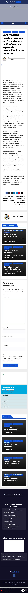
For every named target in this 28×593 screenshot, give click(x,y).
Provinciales (15, 31)
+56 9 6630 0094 (16, 517)
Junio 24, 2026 (8, 466)
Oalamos (12, 57)
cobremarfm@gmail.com (10, 527)
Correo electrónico (8, 336)
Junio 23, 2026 (8, 483)
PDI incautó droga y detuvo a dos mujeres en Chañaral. (8, 198)
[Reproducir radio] (23, 590)
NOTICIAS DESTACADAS (17, 230)
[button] (23, 23)
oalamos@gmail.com (9, 518)
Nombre (5, 327)
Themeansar (14, 584)
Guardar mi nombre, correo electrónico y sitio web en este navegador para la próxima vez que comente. (13, 359)
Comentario (6, 297)
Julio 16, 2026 (8, 432)
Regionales (21, 31)
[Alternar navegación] (13, 23)
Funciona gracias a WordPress (10, 582)
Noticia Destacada (7, 31)
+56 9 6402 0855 (16, 526)
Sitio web (5, 345)
